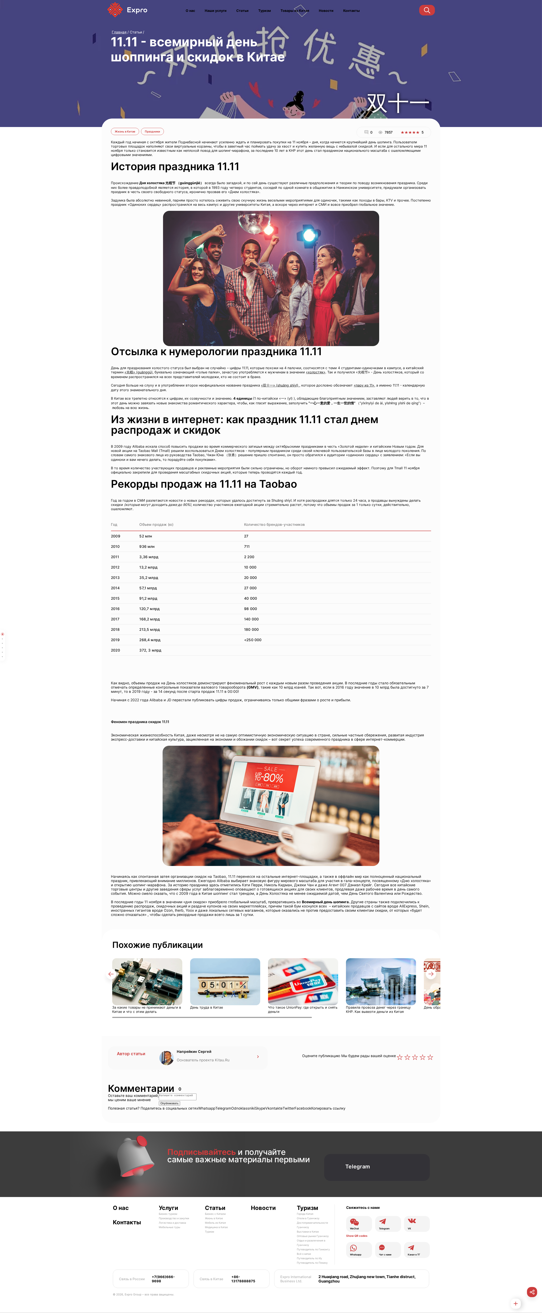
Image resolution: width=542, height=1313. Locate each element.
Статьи (242, 10)
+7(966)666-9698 (163, 1279)
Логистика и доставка (172, 1222)
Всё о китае (304, 1253)
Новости (326, 10)
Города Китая (305, 1213)
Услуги (168, 1207)
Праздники (152, 131)
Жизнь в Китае (125, 131)
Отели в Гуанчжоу (308, 1218)
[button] (111, 974)
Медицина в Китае (216, 1227)
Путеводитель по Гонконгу (313, 1249)
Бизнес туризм (168, 1213)
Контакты (351, 10)
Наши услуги (216, 10)
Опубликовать (169, 1103)
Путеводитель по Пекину (312, 1262)
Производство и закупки (174, 1218)
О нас (190, 10)
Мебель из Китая (215, 1222)
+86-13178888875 (243, 1279)
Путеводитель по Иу (309, 1258)
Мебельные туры (169, 1227)
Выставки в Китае (308, 1231)
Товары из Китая (295, 10)
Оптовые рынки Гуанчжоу (313, 1236)
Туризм (264, 10)
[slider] (410, 132)
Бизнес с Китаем (215, 1213)
